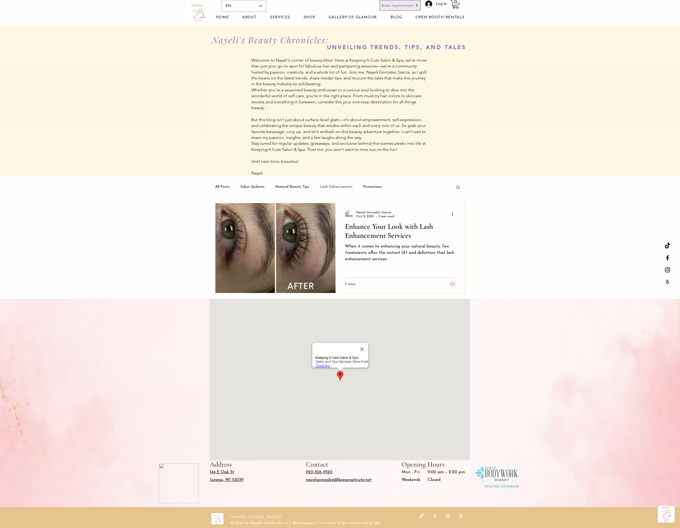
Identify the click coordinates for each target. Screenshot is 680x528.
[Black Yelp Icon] (667, 281)
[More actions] (454, 214)
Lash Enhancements (336, 187)
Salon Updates (252, 187)
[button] (455, 4)
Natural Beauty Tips (292, 187)
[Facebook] (434, 516)
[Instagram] (447, 516)
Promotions (372, 187)
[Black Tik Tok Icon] (667, 245)
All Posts (222, 187)
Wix (377, 523)
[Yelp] (461, 516)
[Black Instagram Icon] (667, 269)
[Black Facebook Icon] (667, 257)
